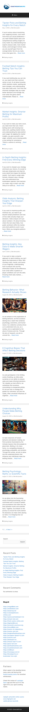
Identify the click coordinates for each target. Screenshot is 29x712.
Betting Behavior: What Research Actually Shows (14, 291)
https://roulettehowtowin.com (12, 648)
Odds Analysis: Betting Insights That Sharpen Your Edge (13, 201)
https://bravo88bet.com (11, 627)
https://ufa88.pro (8, 650)
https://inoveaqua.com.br (11, 652)
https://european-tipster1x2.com (13, 635)
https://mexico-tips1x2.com (12, 641)
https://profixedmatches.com (12, 646)
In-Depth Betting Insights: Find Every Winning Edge (14, 158)
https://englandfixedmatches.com (14, 633)
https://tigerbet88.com (10, 623)
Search (5, 539)
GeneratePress (17, 709)
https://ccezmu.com (9, 637)
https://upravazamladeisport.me (13, 617)
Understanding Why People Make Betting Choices (12, 411)
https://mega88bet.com (10, 606)
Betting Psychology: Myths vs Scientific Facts (14, 472)
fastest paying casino (10, 674)
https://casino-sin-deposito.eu (13, 629)
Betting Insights (8, 57)
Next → (9, 529)
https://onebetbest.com (11, 608)
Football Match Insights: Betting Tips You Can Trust (13, 68)
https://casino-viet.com (10, 631)
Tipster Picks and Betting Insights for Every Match (14, 24)
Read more (21, 53)
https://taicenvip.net (9, 611)
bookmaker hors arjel (10, 656)
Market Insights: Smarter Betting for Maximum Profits (14, 114)
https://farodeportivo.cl (10, 654)
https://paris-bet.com (10, 644)
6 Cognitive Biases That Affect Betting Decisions (13, 349)
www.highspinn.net (9, 699)
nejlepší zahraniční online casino (13, 697)
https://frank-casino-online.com (13, 621)
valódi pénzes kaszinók (10, 701)
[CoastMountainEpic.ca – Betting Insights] (14, 6)
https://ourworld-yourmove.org (13, 625)
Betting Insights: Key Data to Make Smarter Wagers (12, 246)
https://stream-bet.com (10, 619)
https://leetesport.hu (10, 639)
